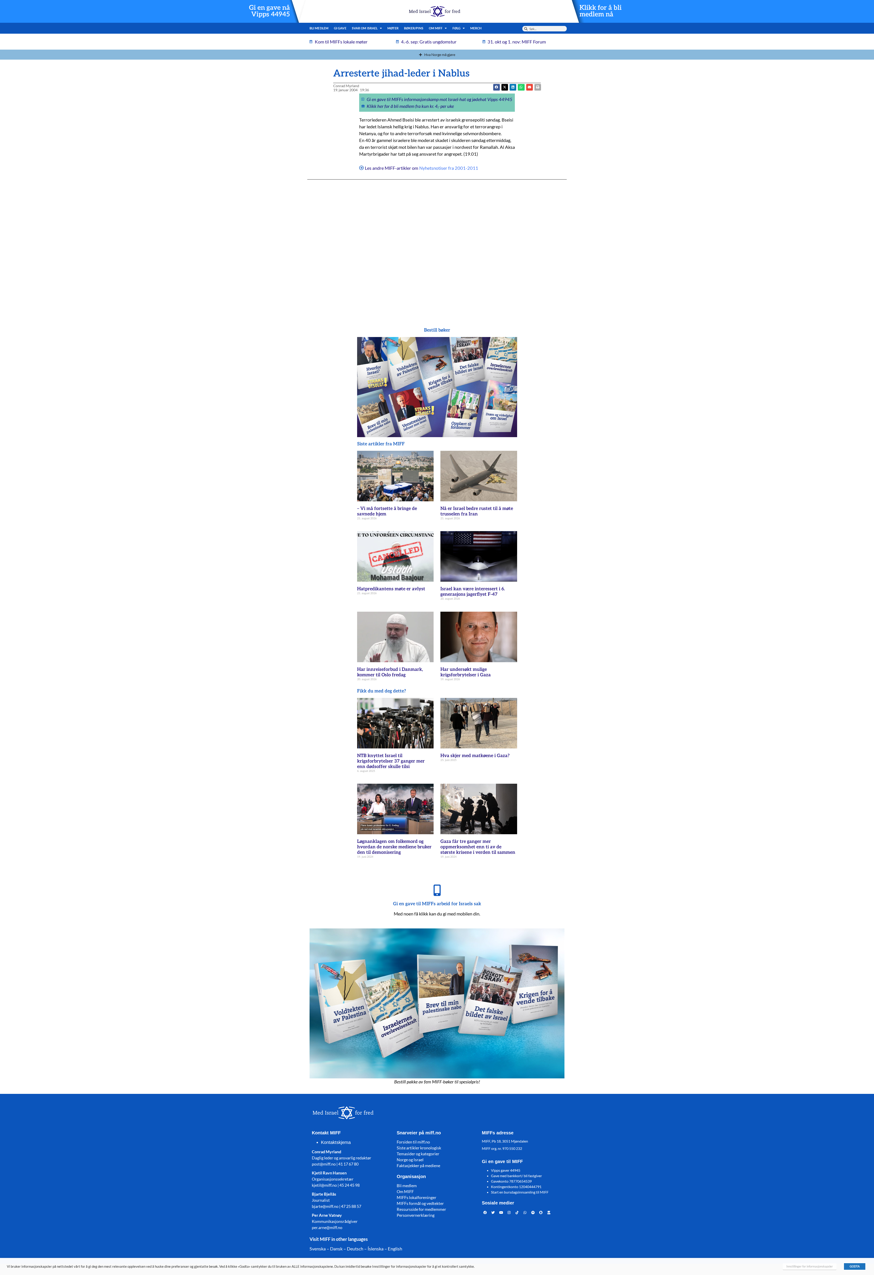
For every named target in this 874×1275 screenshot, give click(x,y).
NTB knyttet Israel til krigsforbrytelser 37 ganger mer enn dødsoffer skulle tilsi (391, 761)
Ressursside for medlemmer (421, 1209)
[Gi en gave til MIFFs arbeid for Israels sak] (437, 890)
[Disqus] (437, 244)
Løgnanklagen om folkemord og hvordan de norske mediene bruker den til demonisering (394, 847)
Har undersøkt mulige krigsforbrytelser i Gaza (465, 672)
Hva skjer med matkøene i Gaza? (475, 755)
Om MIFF (405, 1191)
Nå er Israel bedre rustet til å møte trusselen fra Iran (476, 511)
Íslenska (376, 1248)
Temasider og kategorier (418, 1153)
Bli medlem (319, 28)
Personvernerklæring (415, 1215)
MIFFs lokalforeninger (416, 1197)
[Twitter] (493, 1212)
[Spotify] (533, 1212)
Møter (393, 28)
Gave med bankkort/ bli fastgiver (516, 1176)
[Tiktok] (517, 1212)
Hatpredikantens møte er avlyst (391, 589)
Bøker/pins (413, 28)
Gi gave (340, 28)
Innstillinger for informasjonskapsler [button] (809, 1266)
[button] (504, 87)
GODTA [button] (855, 1266)
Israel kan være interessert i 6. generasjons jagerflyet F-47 (472, 591)
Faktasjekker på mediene (418, 1165)
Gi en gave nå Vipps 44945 (269, 11)
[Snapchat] (541, 1212)
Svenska (318, 1248)
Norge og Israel (410, 1159)
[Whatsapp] (525, 1212)
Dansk (336, 1248)
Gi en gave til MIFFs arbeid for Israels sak (437, 904)
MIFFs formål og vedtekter (420, 1203)
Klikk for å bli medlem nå (600, 11)
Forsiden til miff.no (413, 1141)
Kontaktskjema (336, 1142)
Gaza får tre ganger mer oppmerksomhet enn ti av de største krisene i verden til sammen (477, 847)
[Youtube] (501, 1212)
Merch (476, 28)
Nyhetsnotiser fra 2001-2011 (448, 168)
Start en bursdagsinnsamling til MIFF (520, 1192)
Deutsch (355, 1248)
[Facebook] (485, 1212)
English (395, 1248)
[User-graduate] (549, 1212)
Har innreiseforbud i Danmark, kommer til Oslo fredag (390, 672)
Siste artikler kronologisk (419, 1147)
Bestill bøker (437, 330)
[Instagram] (509, 1212)
